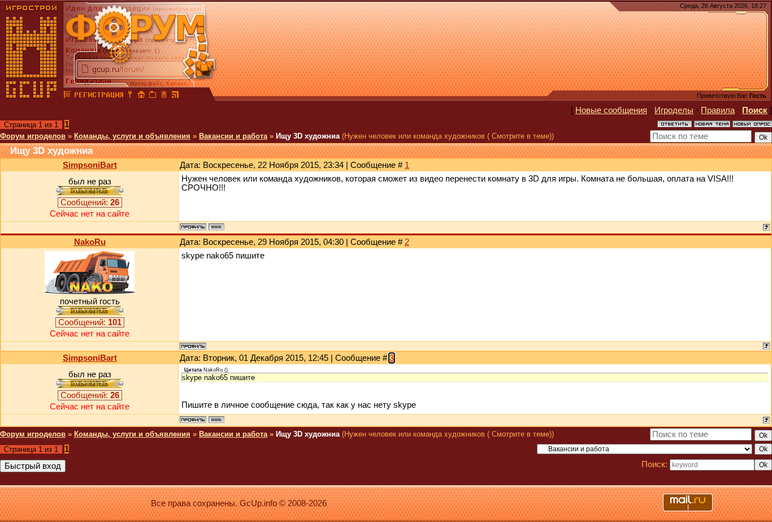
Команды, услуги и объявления (132, 136)
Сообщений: (89, 202)
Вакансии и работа (233, 136)
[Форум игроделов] (67, 96)
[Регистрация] (98, 96)
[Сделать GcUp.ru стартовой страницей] (141, 96)
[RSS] (175, 96)
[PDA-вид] (164, 96)
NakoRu (90, 242)
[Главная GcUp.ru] (32, 96)
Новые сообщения (611, 110)
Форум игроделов (33, 136)
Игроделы (673, 110)
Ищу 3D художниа (308, 136)
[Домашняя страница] (216, 226)
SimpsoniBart (90, 165)
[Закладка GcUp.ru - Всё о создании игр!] (152, 96)
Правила (718, 110)
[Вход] (130, 96)
